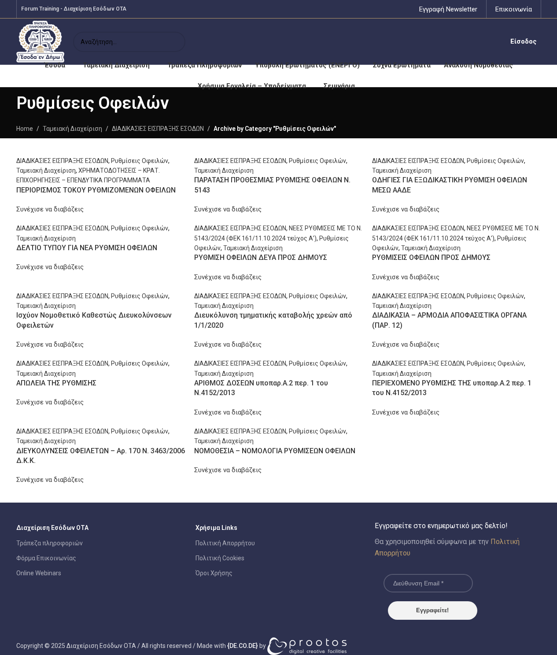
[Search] (175, 42)
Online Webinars (38, 573)
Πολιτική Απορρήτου (225, 543)
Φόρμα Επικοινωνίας (46, 558)
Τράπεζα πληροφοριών (49, 543)
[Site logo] (40, 40)
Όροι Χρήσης (214, 573)
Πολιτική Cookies (220, 558)
